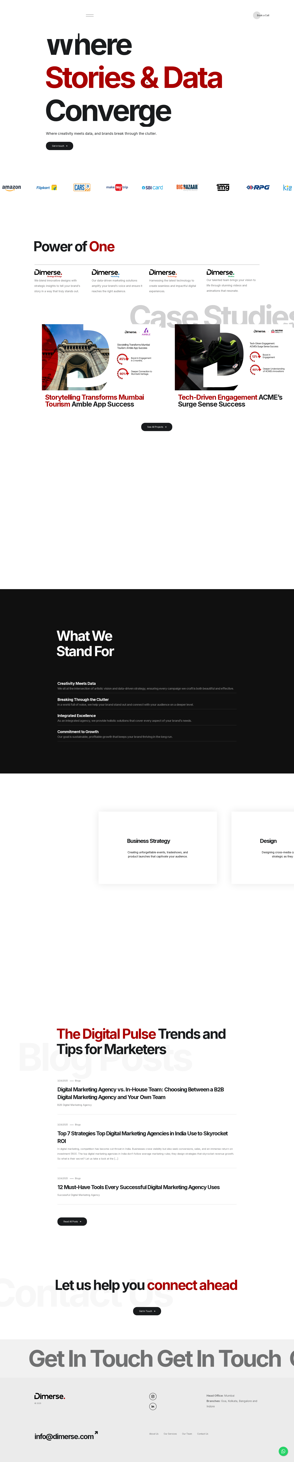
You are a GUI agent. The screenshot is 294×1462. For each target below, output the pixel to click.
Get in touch (58, 146)
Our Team (187, 1433)
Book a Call (263, 15)
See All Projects (155, 427)
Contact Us (202, 1433)
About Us (153, 1433)
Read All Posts (71, 1221)
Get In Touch (145, 1311)
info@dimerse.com (63, 1436)
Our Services (170, 1433)
